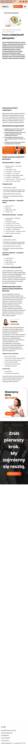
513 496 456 (6, 740)
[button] (5, 6)
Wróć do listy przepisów (11, 13)
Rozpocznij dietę (18, 6)
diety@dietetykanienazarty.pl (8, 730)
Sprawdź (9, 413)
